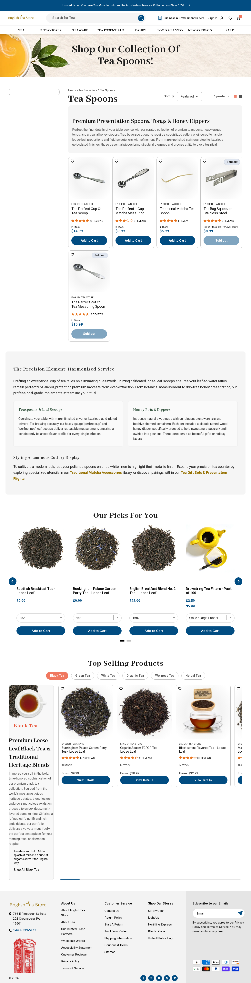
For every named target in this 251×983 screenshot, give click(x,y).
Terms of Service (72, 968)
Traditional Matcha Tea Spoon (177, 211)
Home (72, 90)
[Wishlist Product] (72, 161)
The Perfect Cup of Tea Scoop (86, 211)
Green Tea (82, 675)
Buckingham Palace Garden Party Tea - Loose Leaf (94, 591)
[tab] (122, 641)
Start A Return (114, 924)
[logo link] (28, 904)
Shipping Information (118, 938)
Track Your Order (116, 931)
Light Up (153, 917)
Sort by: (169, 96)
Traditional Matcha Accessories (96, 472)
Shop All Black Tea (26, 870)
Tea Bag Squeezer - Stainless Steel (219, 211)
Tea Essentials (88, 90)
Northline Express (160, 924)
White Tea (108, 675)
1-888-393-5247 (24, 930)
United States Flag (160, 938)
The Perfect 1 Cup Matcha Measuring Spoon (129, 211)
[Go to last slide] (12, 581)
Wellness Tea (164, 675)
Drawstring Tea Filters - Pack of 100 (209, 591)
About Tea (68, 922)
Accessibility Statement (76, 947)
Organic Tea (135, 675)
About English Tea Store (73, 913)
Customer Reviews (74, 954)
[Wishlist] (230, 18)
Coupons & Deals (116, 945)
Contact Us (112, 911)
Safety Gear (156, 911)
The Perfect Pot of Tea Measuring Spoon (88, 304)
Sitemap (110, 952)
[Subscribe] (240, 913)
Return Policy (113, 917)
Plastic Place (156, 931)
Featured (188, 96)
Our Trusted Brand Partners (73, 931)
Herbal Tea (193, 675)
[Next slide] (238, 581)
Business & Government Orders (184, 18)
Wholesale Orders (73, 941)
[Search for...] (141, 18)
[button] (239, 18)
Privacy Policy (70, 961)
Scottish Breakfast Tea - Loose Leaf (35, 591)
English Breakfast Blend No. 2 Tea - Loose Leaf (152, 591)
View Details (86, 780)
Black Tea (57, 675)
